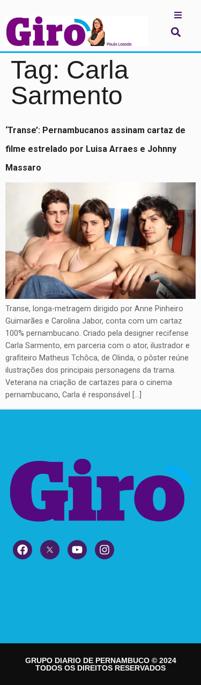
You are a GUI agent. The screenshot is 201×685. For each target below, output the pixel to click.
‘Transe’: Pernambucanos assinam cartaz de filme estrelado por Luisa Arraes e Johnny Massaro (95, 149)
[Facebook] (22, 549)
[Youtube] (77, 549)
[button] (175, 32)
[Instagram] (104, 549)
